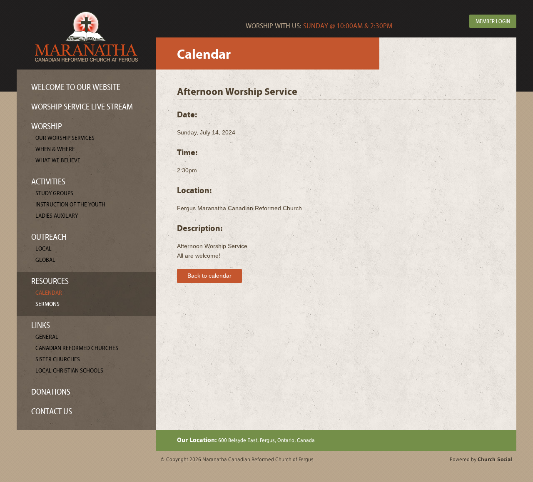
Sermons (47, 304)
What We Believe (57, 160)
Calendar (48, 292)
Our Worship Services (65, 138)
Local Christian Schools (69, 370)
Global (45, 259)
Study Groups (54, 193)
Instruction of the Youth (70, 204)
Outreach (49, 237)
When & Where (55, 149)
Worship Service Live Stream (82, 107)
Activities (48, 181)
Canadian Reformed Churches (76, 348)
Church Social (495, 459)
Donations (50, 392)
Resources (50, 281)
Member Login (493, 21)
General (46, 336)
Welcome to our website (75, 87)
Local (43, 248)
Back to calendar (209, 275)
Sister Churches (57, 359)
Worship (46, 126)
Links (40, 325)
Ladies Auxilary (56, 215)
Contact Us (51, 411)
